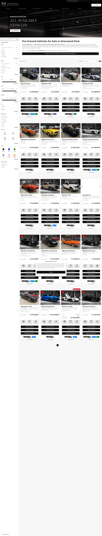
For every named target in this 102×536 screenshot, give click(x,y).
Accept (51, 272)
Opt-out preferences (48, 274)
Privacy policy (54, 274)
